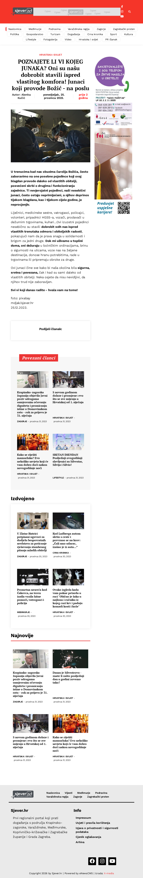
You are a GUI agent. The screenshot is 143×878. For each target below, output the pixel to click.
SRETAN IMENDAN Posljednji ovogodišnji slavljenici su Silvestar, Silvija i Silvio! (67, 459)
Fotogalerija (50, 39)
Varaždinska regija (78, 29)
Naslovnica (14, 29)
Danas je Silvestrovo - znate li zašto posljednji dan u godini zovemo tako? (68, 677)
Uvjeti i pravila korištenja (93, 822)
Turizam (55, 34)
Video (68, 39)
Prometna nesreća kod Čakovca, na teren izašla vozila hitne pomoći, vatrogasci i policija (32, 596)
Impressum (83, 817)
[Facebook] (122, 6)
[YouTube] (122, 16)
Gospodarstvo (34, 34)
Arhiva (80, 842)
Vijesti (68, 792)
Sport (113, 34)
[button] (129, 12)
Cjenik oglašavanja (88, 837)
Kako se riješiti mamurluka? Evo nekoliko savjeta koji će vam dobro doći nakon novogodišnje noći (32, 461)
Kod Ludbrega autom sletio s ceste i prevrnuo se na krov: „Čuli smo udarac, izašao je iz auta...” (67, 540)
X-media (109, 873)
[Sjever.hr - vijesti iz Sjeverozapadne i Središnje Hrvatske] (22, 11)
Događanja (73, 34)
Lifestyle (31, 39)
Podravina (55, 29)
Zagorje (101, 29)
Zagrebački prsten (124, 29)
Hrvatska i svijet (88, 39)
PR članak (111, 39)
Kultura (128, 34)
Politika (14, 34)
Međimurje (35, 29)
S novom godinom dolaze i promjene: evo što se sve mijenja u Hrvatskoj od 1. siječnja (68, 397)
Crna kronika (95, 34)
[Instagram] (122, 11)
